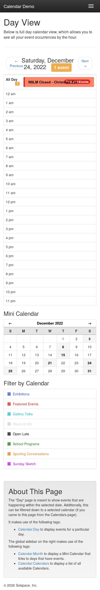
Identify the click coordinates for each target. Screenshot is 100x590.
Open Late (20, 433)
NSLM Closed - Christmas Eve (53, 82)
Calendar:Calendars (33, 563)
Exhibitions (20, 393)
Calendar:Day (28, 529)
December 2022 (50, 323)
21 (50, 362)
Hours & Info (21, 423)
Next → (85, 63)
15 (63, 354)
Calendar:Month (30, 553)
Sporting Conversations (30, 453)
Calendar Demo (19, 6)
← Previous (16, 63)
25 (10, 370)
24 (90, 362)
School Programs (25, 443)
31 (90, 370)
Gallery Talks (22, 413)
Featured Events (24, 403)
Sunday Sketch (23, 463)
